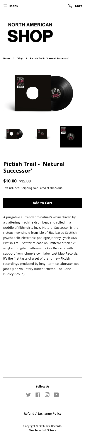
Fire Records (53, 425)
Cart (78, 6)
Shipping (26, 188)
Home (6, 58)
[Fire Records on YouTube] (56, 395)
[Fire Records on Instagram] (47, 395)
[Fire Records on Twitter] (28, 395)
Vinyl (20, 58)
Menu (13, 6)
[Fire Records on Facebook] (37, 395)
